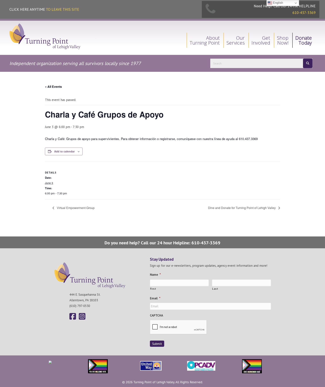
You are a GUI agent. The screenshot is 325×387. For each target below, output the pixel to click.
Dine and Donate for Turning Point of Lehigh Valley (242, 208)
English (277, 2)
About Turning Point (205, 40)
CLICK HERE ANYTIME (44, 9)
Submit (157, 344)
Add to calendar (64, 151)
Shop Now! (283, 40)
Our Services (235, 40)
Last (215, 288)
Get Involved (260, 40)
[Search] (307, 63)
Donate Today (303, 40)
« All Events (53, 86)
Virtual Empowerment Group (75, 208)
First (153, 288)
